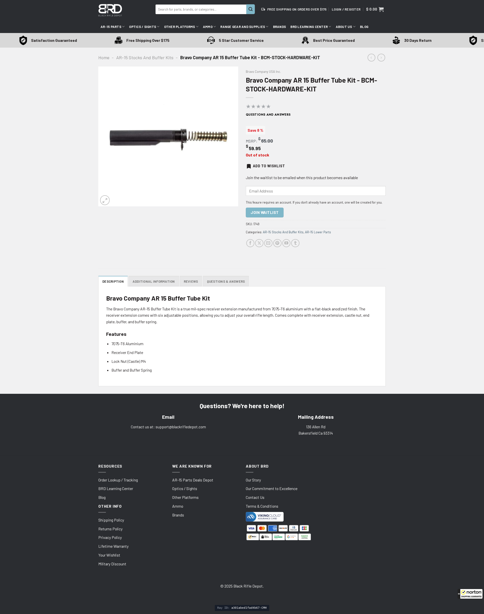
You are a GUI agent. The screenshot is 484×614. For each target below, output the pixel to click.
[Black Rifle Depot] (125, 10)
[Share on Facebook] (250, 243)
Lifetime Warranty (113, 546)
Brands (279, 27)
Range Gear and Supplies (242, 27)
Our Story (253, 479)
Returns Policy (110, 528)
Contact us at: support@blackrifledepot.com (168, 426)
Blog (364, 27)
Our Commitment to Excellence (271, 488)
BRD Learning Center (309, 27)
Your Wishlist (109, 555)
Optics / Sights (142, 27)
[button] (470, 594)
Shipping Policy (111, 520)
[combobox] (201, 9)
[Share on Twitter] (259, 243)
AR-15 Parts (111, 27)
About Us (344, 27)
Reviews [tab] (191, 281)
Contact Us (255, 497)
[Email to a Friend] (268, 243)
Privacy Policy (110, 537)
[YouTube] (286, 243)
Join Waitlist (265, 212)
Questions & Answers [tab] (226, 281)
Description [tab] (113, 281)
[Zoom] (105, 200)
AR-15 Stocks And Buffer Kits (144, 57)
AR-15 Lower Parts (318, 232)
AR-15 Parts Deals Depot (192, 479)
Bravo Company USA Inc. (263, 72)
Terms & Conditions (262, 506)
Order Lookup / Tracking (118, 479)
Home (103, 57)
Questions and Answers (268, 114)
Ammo (208, 27)
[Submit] (250, 9)
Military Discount (112, 563)
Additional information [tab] (154, 281)
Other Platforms (179, 27)
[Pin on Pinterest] (277, 243)
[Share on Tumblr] (295, 243)
